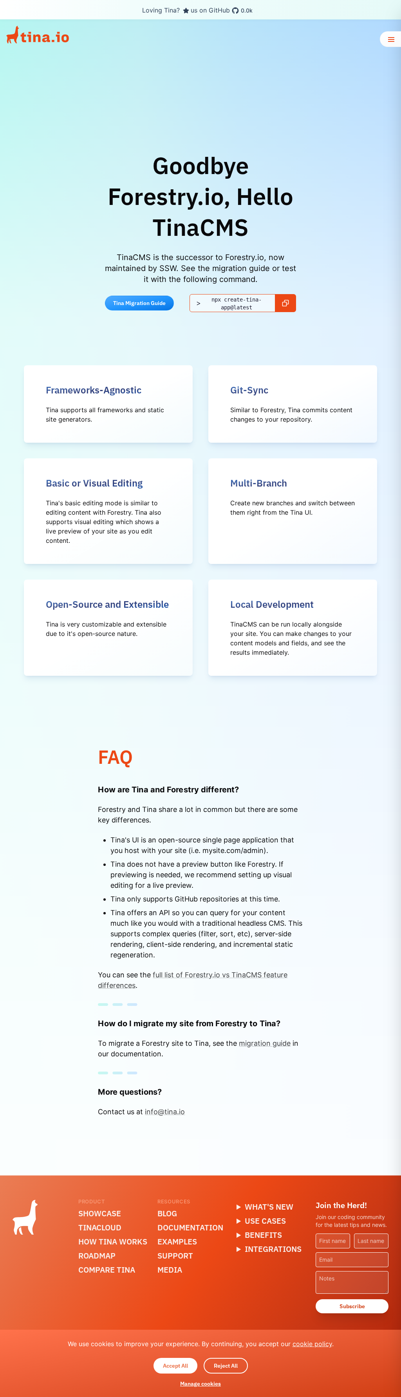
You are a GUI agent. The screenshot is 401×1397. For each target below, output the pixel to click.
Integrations (273, 1249)
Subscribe (352, 1306)
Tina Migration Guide (139, 303)
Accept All (175, 1365)
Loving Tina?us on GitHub (197, 10)
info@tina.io (165, 1112)
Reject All (226, 1365)
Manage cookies (200, 1383)
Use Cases (265, 1221)
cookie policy (312, 1344)
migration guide (265, 1043)
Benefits (263, 1235)
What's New (269, 1206)
